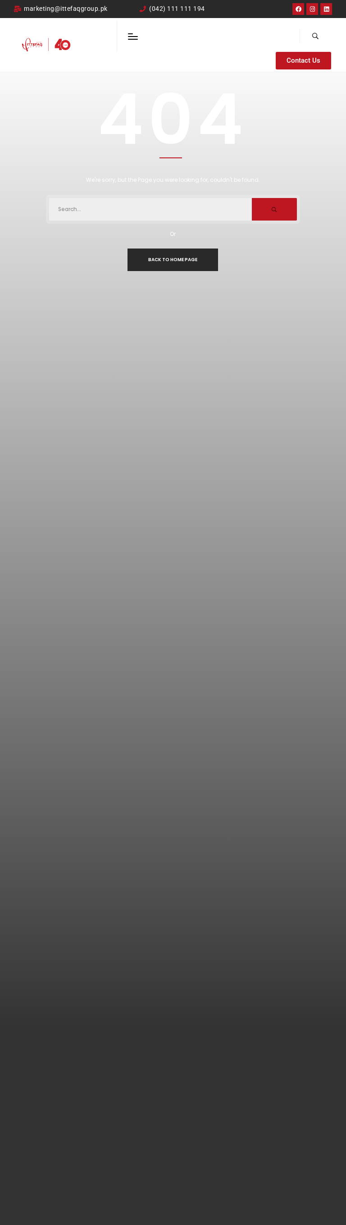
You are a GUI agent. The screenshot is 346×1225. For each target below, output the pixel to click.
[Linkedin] (326, 9)
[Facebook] (298, 9)
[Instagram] (312, 9)
